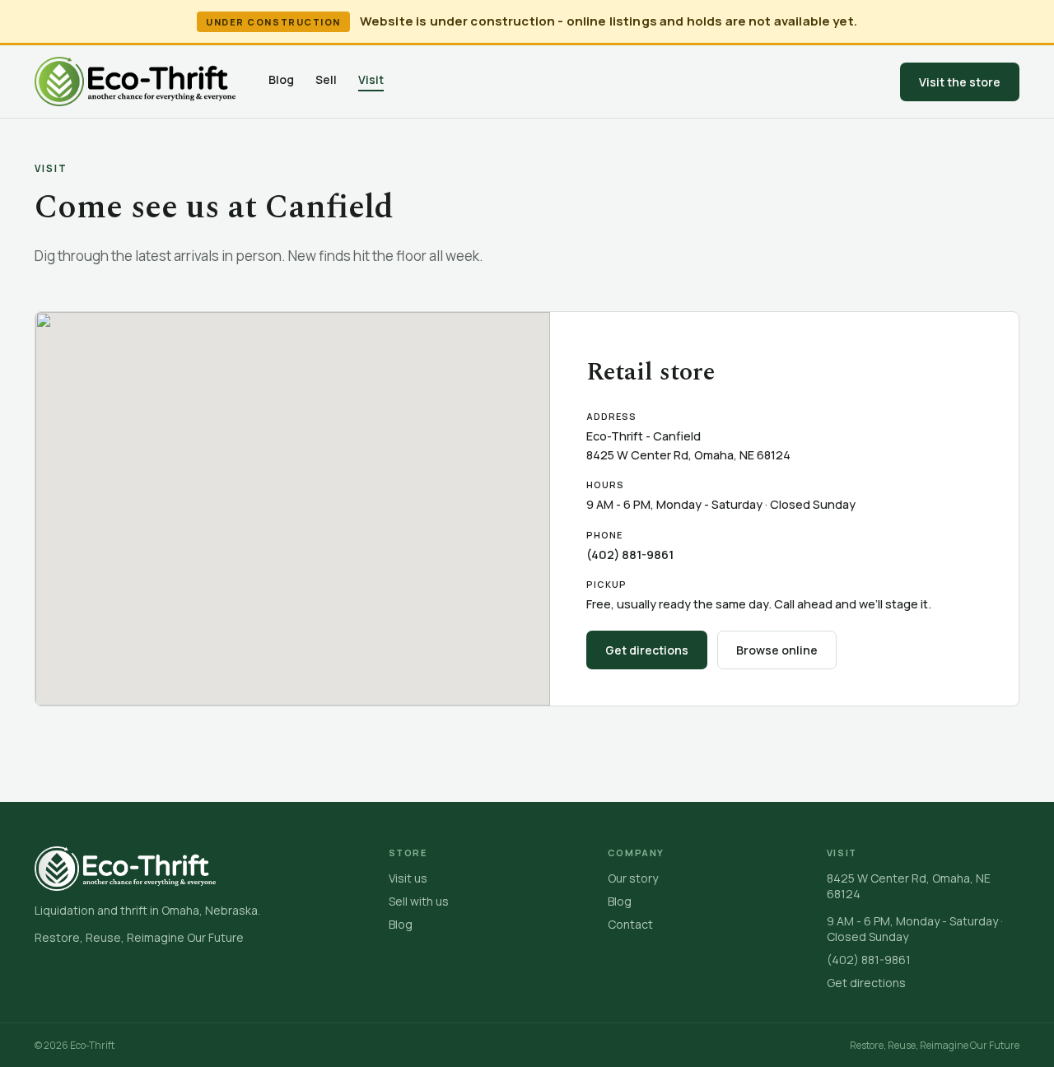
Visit (371, 79)
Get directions (646, 650)
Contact (630, 924)
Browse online (777, 650)
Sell (326, 79)
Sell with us (419, 901)
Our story (633, 878)
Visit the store (959, 82)
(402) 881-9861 (630, 554)
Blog (281, 79)
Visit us (408, 878)
